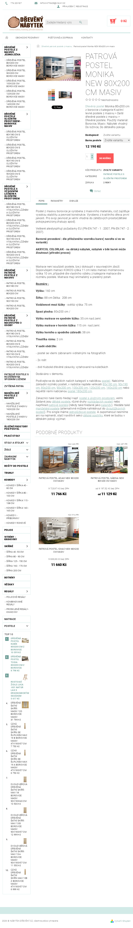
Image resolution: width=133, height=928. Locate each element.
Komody (9, 479)
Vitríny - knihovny (10, 538)
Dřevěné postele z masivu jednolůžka (12, 51)
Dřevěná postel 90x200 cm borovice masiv (15, 73)
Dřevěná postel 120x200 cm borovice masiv (15, 94)
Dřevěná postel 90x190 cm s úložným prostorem (15, 162)
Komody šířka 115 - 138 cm (17, 501)
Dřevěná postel (94, 106)
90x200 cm (64, 387)
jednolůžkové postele (82, 412)
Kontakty (87, 37)
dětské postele (61, 401)
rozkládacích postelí (100, 401)
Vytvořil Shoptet (122, 921)
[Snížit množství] (92, 158)
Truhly (9, 472)
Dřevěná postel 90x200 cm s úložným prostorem (15, 175)
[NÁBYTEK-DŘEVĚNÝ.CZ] (25, 22)
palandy (106, 405)
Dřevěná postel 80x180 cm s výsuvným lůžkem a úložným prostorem (17, 210)
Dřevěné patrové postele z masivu (10, 274)
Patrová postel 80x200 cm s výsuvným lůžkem (17, 344)
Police (8, 530)
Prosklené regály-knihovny (17, 610)
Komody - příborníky (12, 516)
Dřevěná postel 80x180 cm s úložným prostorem (15, 135)
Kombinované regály (14, 603)
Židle (7, 449)
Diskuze (73, 201)
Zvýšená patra (14, 386)
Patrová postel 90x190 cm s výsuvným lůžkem (17, 354)
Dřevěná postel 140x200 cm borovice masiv (15, 104)
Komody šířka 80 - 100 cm (16, 494)
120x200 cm (97, 387)
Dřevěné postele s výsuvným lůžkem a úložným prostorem (12, 192)
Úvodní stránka (7, 37)
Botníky (9, 577)
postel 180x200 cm (80, 391)
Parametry (57, 201)
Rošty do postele (16, 466)
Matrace (10, 619)
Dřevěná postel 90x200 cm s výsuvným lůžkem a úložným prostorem (17, 258)
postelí (106, 380)
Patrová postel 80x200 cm (15, 292)
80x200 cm (48, 387)
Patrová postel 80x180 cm (15, 284)
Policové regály (16, 597)
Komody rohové (16, 523)
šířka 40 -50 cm (15, 552)
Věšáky (9, 584)
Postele (9, 626)
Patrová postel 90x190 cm (15, 299)
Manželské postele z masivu (11, 395)
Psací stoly (12, 435)
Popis (42, 201)
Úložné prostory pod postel (16, 427)
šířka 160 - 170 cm (16, 566)
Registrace (82, 6)
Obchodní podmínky (27, 37)
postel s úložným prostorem (97, 398)
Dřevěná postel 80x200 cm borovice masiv (15, 63)
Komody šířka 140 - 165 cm (17, 509)
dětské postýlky (93, 415)
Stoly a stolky (14, 442)
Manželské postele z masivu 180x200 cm (16, 417)
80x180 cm (110, 384)
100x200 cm (80, 387)
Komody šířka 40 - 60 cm (16, 486)
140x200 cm (114, 387)
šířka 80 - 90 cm (15, 556)
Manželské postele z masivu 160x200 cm (16, 406)
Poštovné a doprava (60, 37)
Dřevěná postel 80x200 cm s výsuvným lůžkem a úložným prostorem (17, 226)
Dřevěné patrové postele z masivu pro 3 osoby (12, 320)
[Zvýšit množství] (92, 155)
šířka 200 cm (13, 570)
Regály (9, 591)
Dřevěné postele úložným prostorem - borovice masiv (12, 119)
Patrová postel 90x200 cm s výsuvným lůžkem (17, 365)
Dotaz (97, 191)
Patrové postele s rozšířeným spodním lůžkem (16, 377)
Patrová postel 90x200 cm (15, 307)
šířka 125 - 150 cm (16, 561)
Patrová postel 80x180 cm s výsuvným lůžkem (17, 334)
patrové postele (58, 405)
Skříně (8, 546)
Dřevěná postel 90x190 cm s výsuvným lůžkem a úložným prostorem (17, 242)
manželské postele (47, 408)
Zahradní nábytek (10, 457)
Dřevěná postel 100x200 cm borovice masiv (15, 83)
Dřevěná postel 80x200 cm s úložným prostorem (15, 149)
